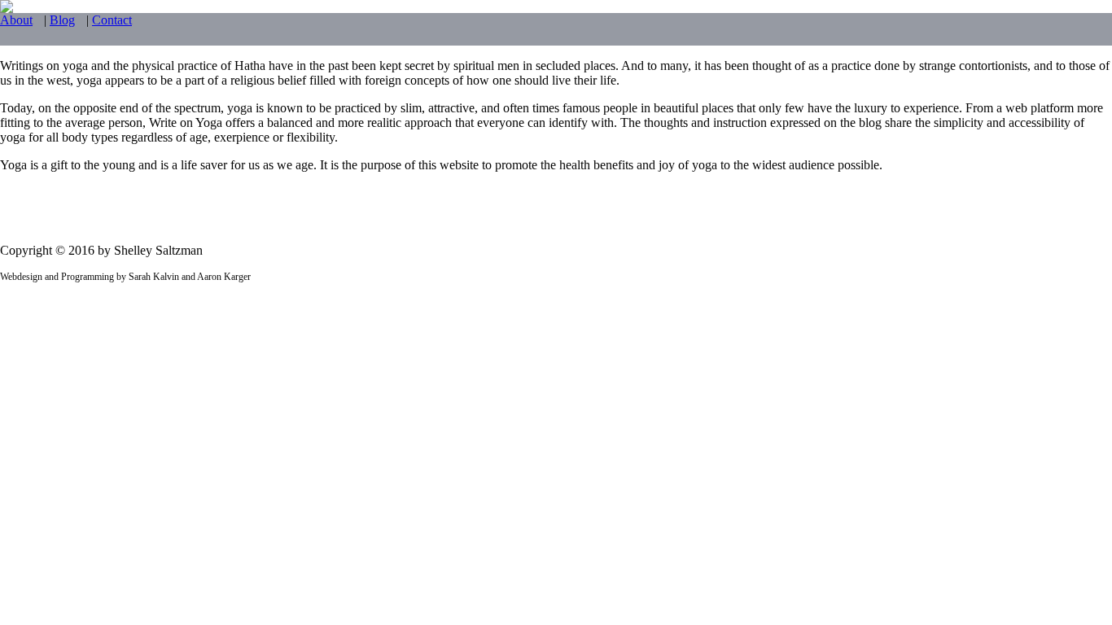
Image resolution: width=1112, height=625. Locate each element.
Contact (112, 20)
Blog (62, 20)
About (16, 20)
